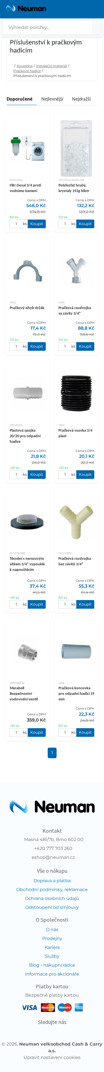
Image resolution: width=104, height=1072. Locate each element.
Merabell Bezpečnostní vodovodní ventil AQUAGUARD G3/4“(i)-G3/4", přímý (27, 699)
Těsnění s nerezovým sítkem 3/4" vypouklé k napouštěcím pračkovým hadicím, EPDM (27, 570)
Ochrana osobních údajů (52, 898)
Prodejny (52, 938)
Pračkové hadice (27, 71)
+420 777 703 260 (53, 848)
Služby (52, 956)
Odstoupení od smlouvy (52, 907)
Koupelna (25, 66)
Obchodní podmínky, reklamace (52, 889)
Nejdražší (81, 99)
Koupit (36, 223)
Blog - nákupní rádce (52, 965)
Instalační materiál (51, 66)
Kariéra (52, 947)
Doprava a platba (52, 880)
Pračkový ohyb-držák (27, 308)
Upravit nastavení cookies (52, 1057)
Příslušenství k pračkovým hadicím (42, 76)
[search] (96, 27)
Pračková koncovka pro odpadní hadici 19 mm (76, 694)
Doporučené (19, 99)
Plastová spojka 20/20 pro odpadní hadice (25, 436)
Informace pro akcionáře (52, 974)
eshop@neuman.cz (53, 857)
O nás (52, 929)
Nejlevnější (52, 99)
